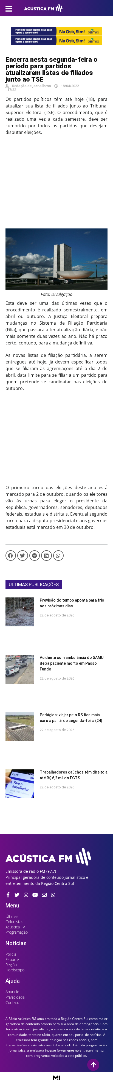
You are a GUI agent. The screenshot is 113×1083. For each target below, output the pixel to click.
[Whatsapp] (53, 894)
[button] (10, 555)
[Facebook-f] (7, 894)
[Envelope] (44, 894)
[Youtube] (35, 894)
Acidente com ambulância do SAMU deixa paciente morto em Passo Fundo (71, 663)
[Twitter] (17, 894)
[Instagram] (26, 894)
